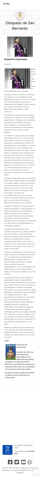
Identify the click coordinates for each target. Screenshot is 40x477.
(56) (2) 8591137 (20, 470)
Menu (8, 4)
